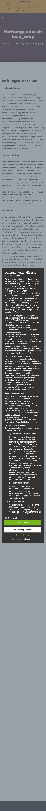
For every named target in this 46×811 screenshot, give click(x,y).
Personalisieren (22, 535)
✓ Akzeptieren (22, 523)
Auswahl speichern (22, 530)
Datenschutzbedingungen (23, 539)
